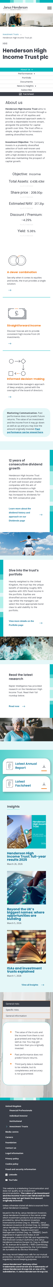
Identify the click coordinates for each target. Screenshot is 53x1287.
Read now (14, 706)
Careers (9, 1137)
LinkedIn (13, 1174)
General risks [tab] (12, 1003)
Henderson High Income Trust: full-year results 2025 (26, 856)
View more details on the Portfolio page (21, 623)
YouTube (13, 1180)
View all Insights (30, 985)
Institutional (16, 1121)
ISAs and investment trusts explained (24, 970)
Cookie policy (11, 1164)
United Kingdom (13, 1106)
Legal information (14, 1153)
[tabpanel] (26, 1053)
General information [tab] (16, 1015)
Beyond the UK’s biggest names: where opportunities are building (25, 914)
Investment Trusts (11, 34)
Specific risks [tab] (12, 1009)
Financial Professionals (21, 1110)
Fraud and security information (20, 1169)
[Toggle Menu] (49, 8)
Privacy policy (12, 1158)
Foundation (10, 1142)
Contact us (10, 1148)
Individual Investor (19, 1115)
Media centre (11, 1132)
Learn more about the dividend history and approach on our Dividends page (20, 514)
